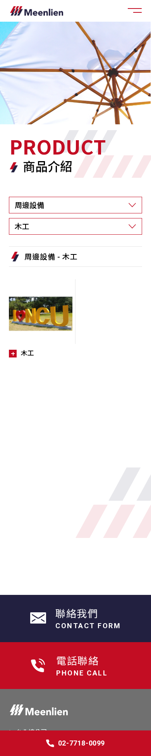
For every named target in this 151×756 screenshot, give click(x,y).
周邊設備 (39, 256)
